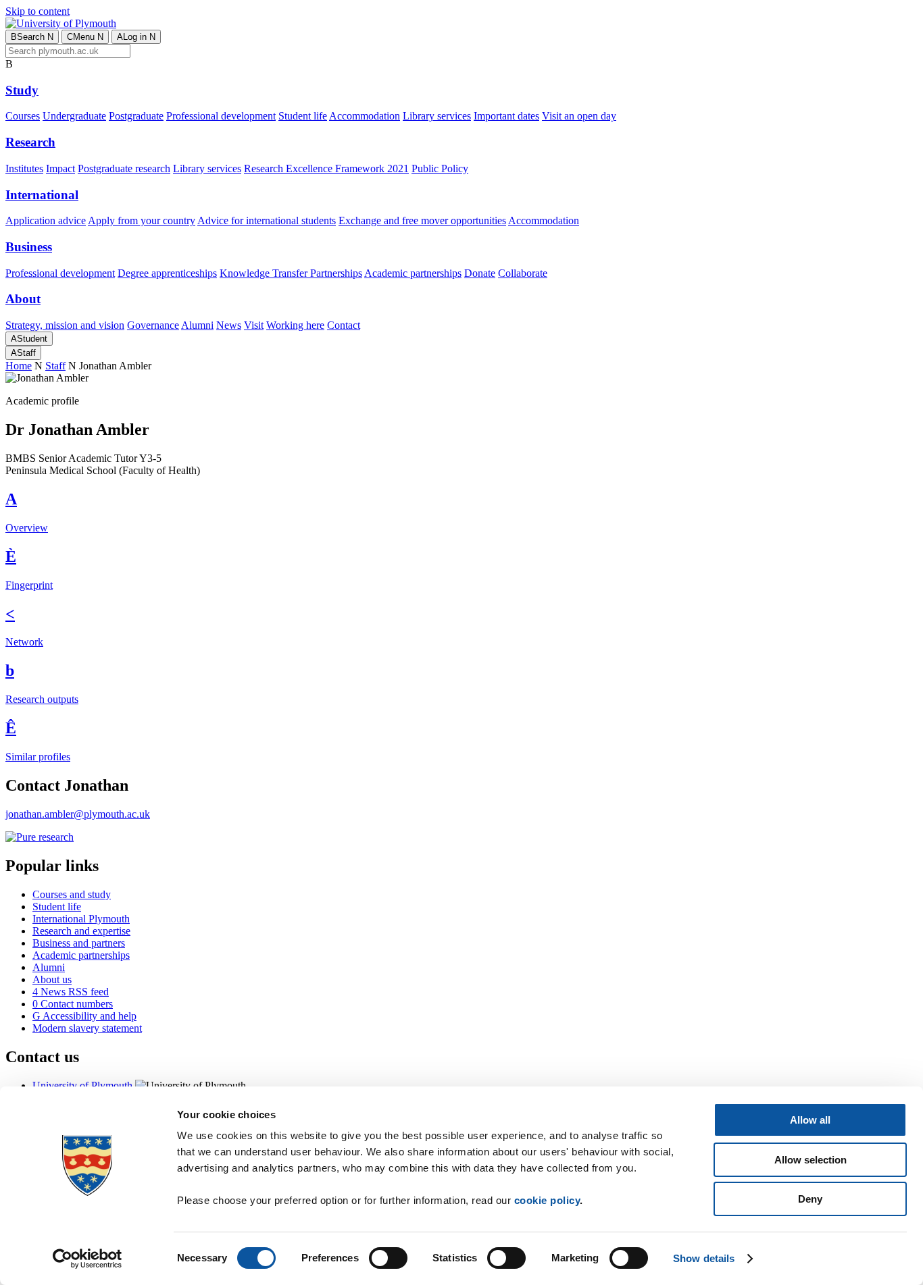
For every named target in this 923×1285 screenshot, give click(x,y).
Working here (295, 325)
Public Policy (439, 168)
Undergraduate (74, 116)
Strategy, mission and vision (64, 325)
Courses (22, 116)
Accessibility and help (84, 1016)
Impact (60, 168)
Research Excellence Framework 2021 (326, 168)
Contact (343, 325)
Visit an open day (579, 116)
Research (30, 142)
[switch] (388, 1258)
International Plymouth (81, 918)
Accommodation (364, 116)
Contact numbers (72, 1003)
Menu (85, 37)
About (23, 299)
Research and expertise (81, 931)
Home (18, 365)
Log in (136, 37)
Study (22, 90)
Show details (703, 1258)
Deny (810, 1199)
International (41, 195)
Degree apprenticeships (167, 273)
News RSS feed (70, 991)
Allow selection (810, 1159)
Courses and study (71, 894)
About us (52, 979)
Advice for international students (266, 220)
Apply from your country (141, 220)
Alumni (197, 325)
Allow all (810, 1120)
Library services (437, 116)
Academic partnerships (413, 273)
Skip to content (37, 11)
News (228, 325)
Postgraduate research (124, 168)
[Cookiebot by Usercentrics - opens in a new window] (87, 1259)
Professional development (221, 116)
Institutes (24, 168)
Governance (153, 325)
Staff (23, 353)
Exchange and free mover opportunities (422, 220)
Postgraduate (136, 116)
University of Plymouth (82, 1085)
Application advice (45, 220)
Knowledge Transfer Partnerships (291, 273)
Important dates (506, 116)
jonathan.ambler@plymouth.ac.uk (77, 814)
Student (29, 339)
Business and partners (78, 943)
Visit (254, 325)
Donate (479, 273)
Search (32, 37)
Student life (302, 116)
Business (28, 247)
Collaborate (522, 273)
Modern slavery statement (87, 1028)
